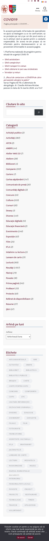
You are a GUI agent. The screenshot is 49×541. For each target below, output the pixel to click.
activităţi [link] (14, 365)
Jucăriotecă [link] (15, 450)
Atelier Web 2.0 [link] (13, 153)
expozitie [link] (31, 418)
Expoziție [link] (10, 236)
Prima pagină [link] (12, 283)
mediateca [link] (29, 460)
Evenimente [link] (12, 231)
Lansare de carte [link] (14, 257)
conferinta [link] (30, 391)
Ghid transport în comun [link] (15, 66)
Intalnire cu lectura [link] (15, 252)
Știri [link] (8, 309)
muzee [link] (33, 466)
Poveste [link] (9, 278)
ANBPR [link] (9, 148)
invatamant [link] (26, 444)
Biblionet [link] (10, 164)
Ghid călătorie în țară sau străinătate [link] (21, 69)
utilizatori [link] (30, 505)
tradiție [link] (13, 505)
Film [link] (8, 242)
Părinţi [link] (9, 273)
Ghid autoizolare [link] (12, 59)
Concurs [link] (10, 195)
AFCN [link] (8, 143)
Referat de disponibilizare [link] (18, 299)
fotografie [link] (14, 428)
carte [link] (26, 381)
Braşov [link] (12, 381)
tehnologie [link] (15, 500)
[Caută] (38, 112)
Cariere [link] (9, 174)
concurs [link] (13, 391)
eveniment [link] (14, 418)
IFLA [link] (8, 247)
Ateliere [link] (10, 158)
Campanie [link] (11, 169)
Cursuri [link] (9, 205)
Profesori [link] (10, 288)
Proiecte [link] (10, 293)
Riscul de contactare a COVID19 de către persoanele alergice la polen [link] (22, 78)
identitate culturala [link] (19, 439)
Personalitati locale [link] (20, 484)
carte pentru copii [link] (18, 386)
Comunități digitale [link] (15, 190)
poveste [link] (13, 489)
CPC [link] (23, 397)
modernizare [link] (15, 466)
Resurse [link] (10, 304)
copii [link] (11, 397)
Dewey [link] (9, 210)
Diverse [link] (9, 216)
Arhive (9, 332)
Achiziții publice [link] (14, 133)
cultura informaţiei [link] (19, 402)
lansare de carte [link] (18, 455)
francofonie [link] (15, 434)
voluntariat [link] (15, 510)
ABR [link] (35, 359)
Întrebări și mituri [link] (12, 72)
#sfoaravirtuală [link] (17, 359)
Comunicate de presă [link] (16, 184)
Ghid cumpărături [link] (12, 62)
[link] (28, 1)
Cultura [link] (9, 200)
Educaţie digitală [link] (14, 221)
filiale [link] (12, 423)
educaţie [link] (28, 413)
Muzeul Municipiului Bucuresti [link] (19, 471)
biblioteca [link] (31, 370)
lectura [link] (13, 460)
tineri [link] (31, 500)
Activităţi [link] (10, 138)
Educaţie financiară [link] (15, 226)
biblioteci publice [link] (18, 375)
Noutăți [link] (9, 267)
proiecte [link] (13, 494)
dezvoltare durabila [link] (19, 407)
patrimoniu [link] (14, 479)
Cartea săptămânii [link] (15, 179)
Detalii (30, 537)
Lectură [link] (9, 262)
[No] (46, 532)
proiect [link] (28, 489)
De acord (20, 537)
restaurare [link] (31, 494)
